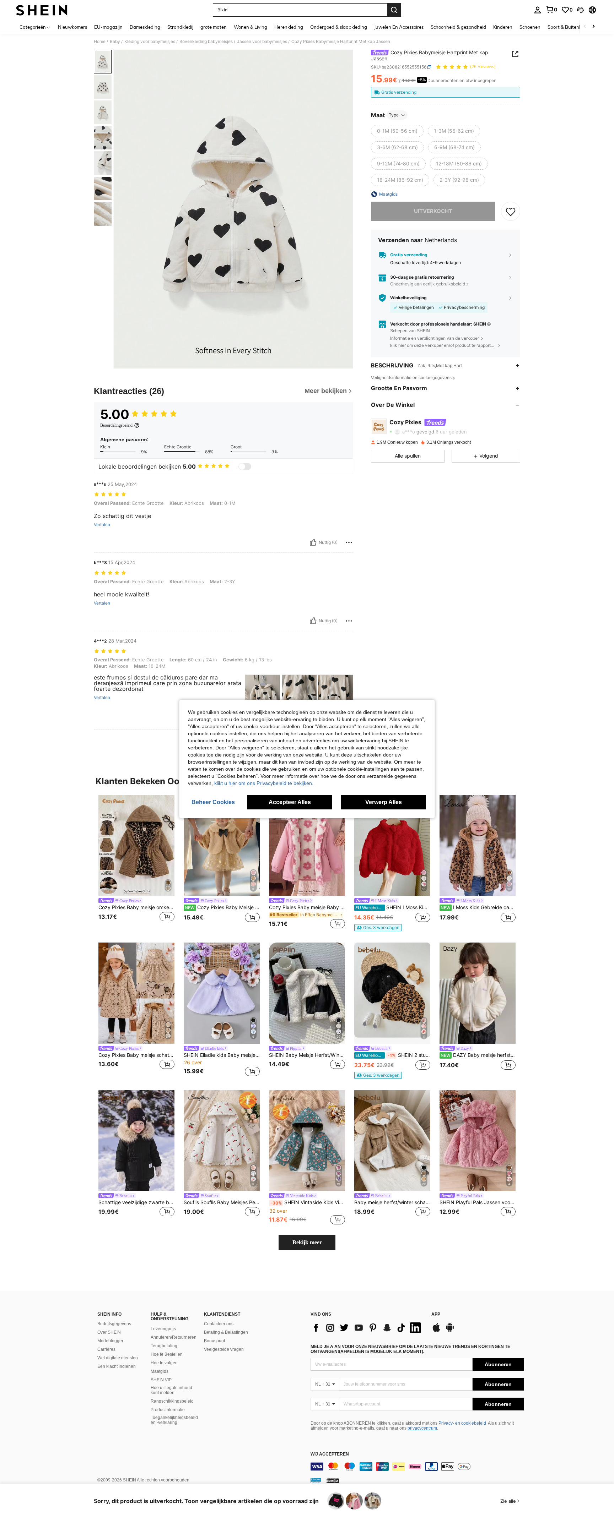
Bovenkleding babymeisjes (206, 41)
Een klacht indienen (116, 1366)
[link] (551, 9)
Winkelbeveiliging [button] (408, 297)
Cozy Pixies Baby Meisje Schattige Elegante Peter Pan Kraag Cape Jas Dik (222, 907)
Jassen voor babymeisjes (262, 41)
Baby (115, 41)
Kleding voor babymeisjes (149, 41)
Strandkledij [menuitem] (180, 27)
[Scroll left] (584, 27)
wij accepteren (330, 1454)
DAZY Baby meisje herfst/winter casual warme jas (478, 1055)
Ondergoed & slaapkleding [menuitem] (338, 27)
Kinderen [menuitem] (502, 27)
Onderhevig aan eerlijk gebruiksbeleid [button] (427, 284)
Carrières (106, 1349)
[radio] (397, 131)
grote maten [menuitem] (213, 27)
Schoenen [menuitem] (529, 27)
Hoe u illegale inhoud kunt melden (171, 1390)
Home (100, 41)
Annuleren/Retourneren (173, 1337)
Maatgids (159, 1371)
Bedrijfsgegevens (114, 1323)
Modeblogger (110, 1340)
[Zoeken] (394, 10)
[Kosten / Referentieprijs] (400, 80)
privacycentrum (422, 1428)
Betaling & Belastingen (226, 1332)
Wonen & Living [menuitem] (250, 27)
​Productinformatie (168, 1409)
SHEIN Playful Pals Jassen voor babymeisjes (478, 1202)
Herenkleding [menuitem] (288, 27)
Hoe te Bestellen (167, 1354)
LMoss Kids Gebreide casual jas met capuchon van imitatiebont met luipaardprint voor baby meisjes (478, 907)
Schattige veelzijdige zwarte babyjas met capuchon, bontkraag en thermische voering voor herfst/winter (136, 1202)
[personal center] (537, 10)
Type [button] (394, 115)
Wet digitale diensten (117, 1357)
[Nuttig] (313, 542)
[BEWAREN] (510, 211)
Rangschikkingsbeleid (172, 1401)
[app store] (436, 1330)
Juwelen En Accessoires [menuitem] (399, 27)
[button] (580, 10)
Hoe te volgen (164, 1362)
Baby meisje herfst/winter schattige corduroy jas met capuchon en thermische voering (392, 1202)
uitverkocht (433, 211)
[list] (367, 1327)
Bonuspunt (214, 1340)
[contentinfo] (417, 1466)
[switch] (244, 466)
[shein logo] (42, 10)
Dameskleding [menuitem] (145, 27)
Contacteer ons (218, 1323)
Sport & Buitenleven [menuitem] (569, 27)
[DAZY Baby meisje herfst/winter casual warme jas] (478, 993)
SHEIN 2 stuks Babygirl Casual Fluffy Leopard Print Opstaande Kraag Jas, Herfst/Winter (392, 1055)
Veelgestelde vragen (224, 1349)
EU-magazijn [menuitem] (108, 27)
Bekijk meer (307, 1242)
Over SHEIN (109, 1332)
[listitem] (136, 863)
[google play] (450, 1330)
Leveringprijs (163, 1328)
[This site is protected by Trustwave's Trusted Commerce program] (316, 1480)
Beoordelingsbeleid (116, 425)
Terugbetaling (164, 1345)
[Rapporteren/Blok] (349, 542)
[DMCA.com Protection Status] (333, 1480)
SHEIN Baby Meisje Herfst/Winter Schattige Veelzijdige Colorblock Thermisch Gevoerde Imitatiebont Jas (307, 1055)
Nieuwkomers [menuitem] (72, 27)
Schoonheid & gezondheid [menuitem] (458, 27)
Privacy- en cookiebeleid (462, 1423)
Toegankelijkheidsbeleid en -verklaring (174, 1420)
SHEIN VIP (161, 1379)
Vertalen (102, 524)
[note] (378, 927)
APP (435, 1314)
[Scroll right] (593, 27)
